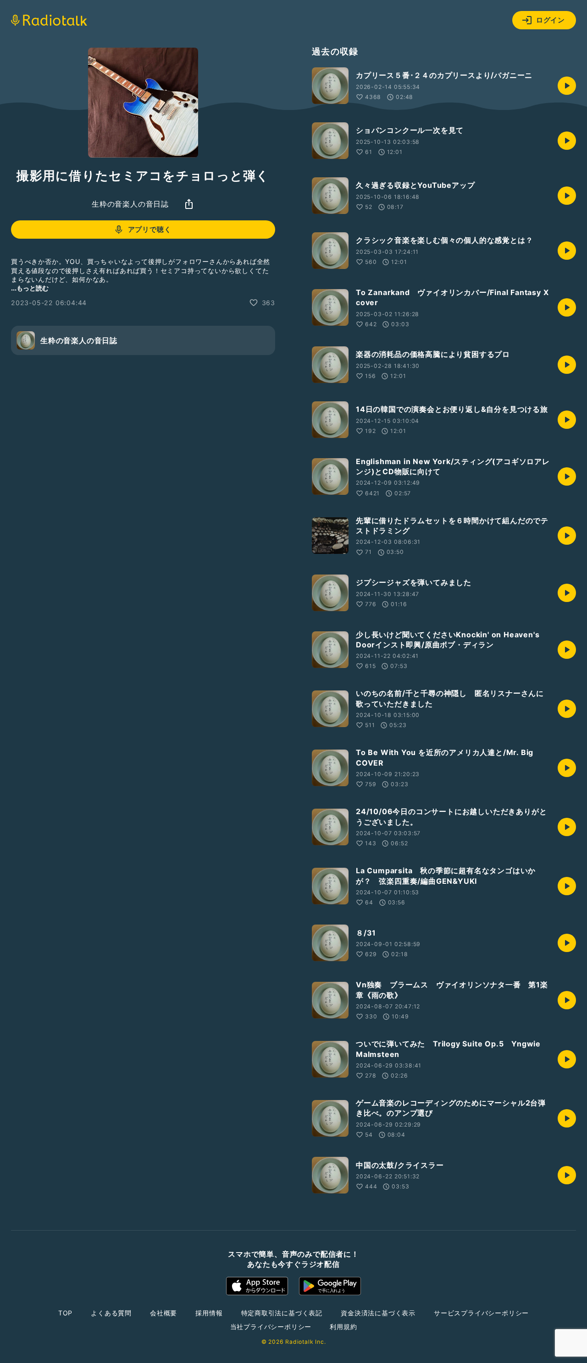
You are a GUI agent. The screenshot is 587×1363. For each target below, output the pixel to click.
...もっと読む (30, 288)
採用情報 (208, 1313)
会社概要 (163, 1313)
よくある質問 (111, 1313)
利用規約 (343, 1326)
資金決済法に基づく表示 (378, 1313)
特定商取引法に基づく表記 (282, 1313)
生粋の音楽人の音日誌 (130, 203)
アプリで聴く (150, 229)
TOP (65, 1313)
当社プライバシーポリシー (271, 1326)
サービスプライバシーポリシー (481, 1313)
